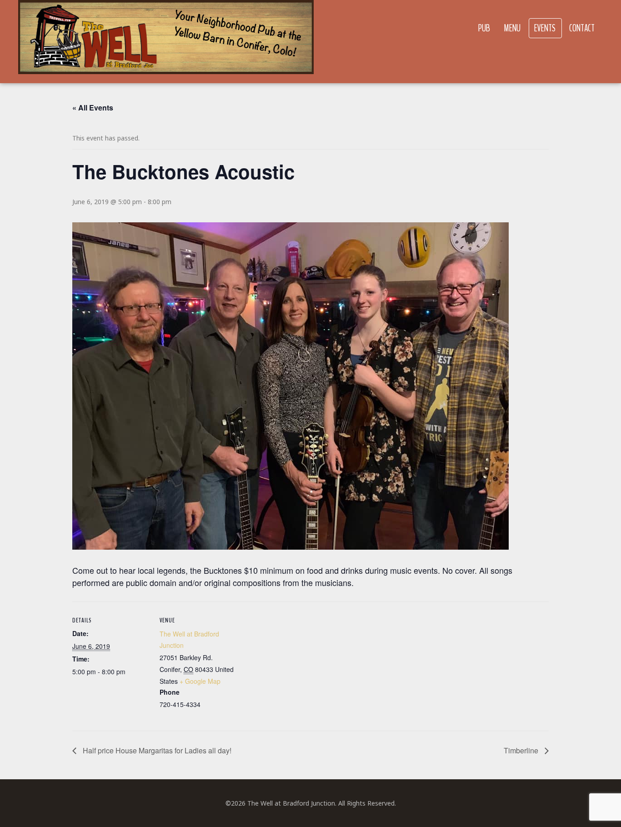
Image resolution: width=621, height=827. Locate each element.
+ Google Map (200, 681)
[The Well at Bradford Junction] (166, 41)
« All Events (92, 107)
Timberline (522, 750)
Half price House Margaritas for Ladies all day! (156, 750)
